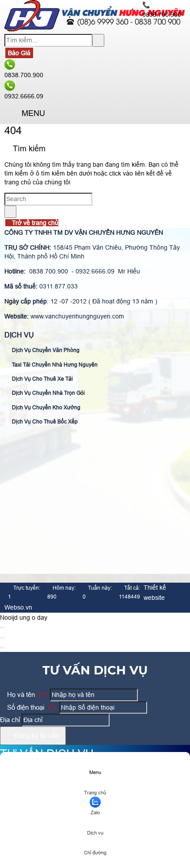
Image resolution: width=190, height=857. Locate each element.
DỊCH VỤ (19, 335)
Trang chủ (95, 792)
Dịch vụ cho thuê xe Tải (42, 379)
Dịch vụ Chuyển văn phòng (45, 350)
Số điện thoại (30, 707)
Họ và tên (25, 694)
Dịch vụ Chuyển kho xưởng (45, 407)
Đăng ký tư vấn (35, 735)
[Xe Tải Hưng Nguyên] (95, 29)
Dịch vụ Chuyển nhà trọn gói (48, 393)
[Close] (2, 628)
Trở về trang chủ (34, 222)
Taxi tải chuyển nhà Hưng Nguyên (54, 365)
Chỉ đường (95, 852)
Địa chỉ (10, 719)
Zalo (95, 812)
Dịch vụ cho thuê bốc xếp (44, 422)
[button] (11, 114)
